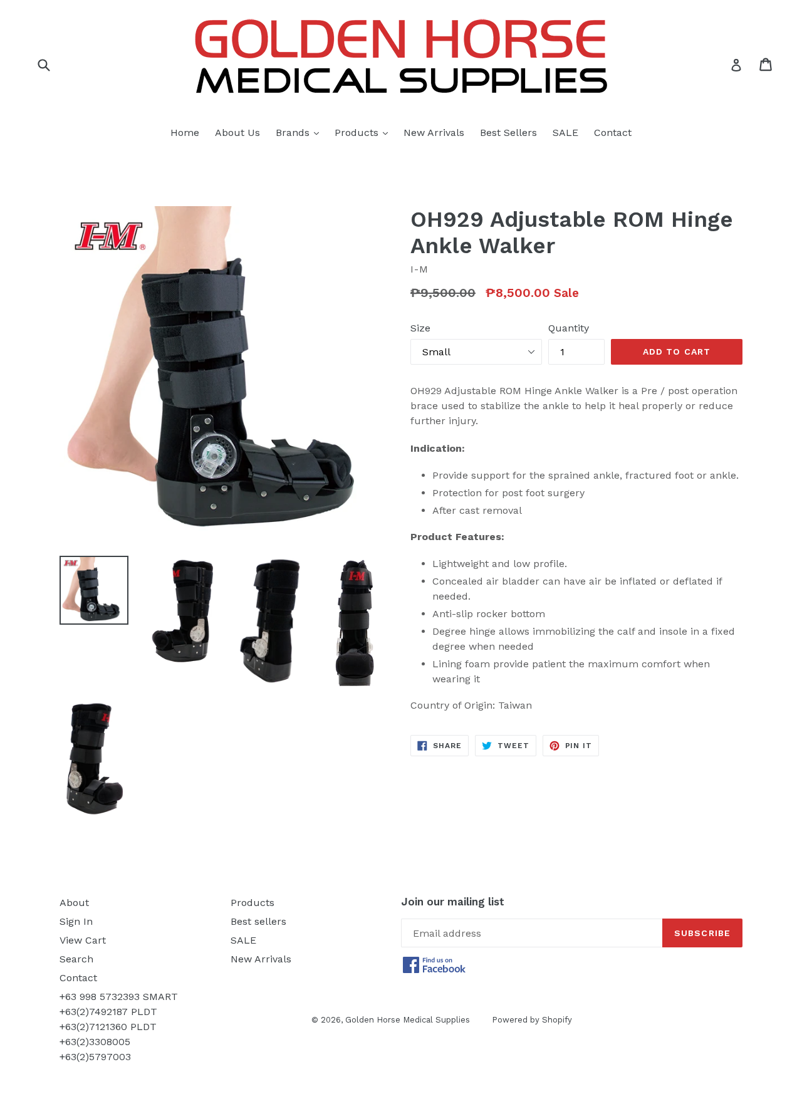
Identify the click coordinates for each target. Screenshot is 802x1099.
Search (76, 959)
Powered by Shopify (532, 1019)
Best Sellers (508, 132)
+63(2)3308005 (95, 1042)
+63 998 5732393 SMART (119, 997)
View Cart (83, 940)
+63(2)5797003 (95, 1057)
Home (184, 132)
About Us (237, 132)
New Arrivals (434, 132)
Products (364, 132)
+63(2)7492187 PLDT (108, 1012)
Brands (300, 132)
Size (420, 328)
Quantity (568, 328)
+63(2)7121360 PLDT (108, 1027)
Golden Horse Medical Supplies (407, 1019)
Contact (613, 132)
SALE (565, 132)
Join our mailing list (452, 901)
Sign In (76, 921)
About (74, 903)
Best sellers (258, 921)
